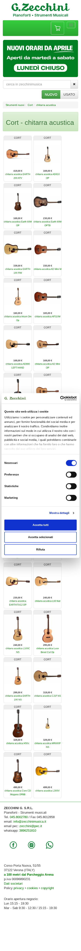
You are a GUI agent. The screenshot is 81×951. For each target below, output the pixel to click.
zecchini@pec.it (30, 826)
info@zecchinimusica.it (29, 821)
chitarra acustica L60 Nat (47, 601)
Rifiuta (40, 549)
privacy (19, 888)
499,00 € (47, 787)
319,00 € (47, 692)
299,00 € (17, 692)
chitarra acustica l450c (17, 743)
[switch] (71, 475)
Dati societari (13, 883)
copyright (47, 888)
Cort (30, 104)
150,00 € (47, 265)
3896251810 (27, 830)
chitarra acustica (46, 104)
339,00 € (17, 265)
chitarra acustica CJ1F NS (47, 696)
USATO (69, 94)
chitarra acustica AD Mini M (47, 269)
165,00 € (47, 313)
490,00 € (17, 787)
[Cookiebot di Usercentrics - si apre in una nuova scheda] (60, 398)
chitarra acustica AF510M (47, 316)
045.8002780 (19, 817)
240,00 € (47, 597)
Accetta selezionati (40, 537)
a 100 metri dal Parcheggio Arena (28, 874)
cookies (32, 888)
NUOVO (51, 94)
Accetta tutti (41, 524)
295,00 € (47, 645)
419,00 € (17, 171)
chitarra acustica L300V (47, 790)
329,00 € (17, 740)
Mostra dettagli (59, 512)
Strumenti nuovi (15, 104)
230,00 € (47, 218)
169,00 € (47, 171)
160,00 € (17, 313)
